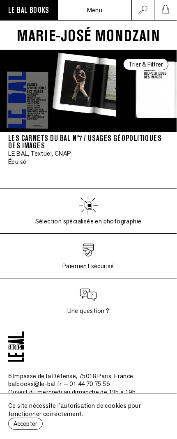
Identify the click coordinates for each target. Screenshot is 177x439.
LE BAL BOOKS (28, 10)
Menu (95, 10)
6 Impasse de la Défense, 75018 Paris (70, 376)
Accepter (25, 424)
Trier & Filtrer (146, 64)
